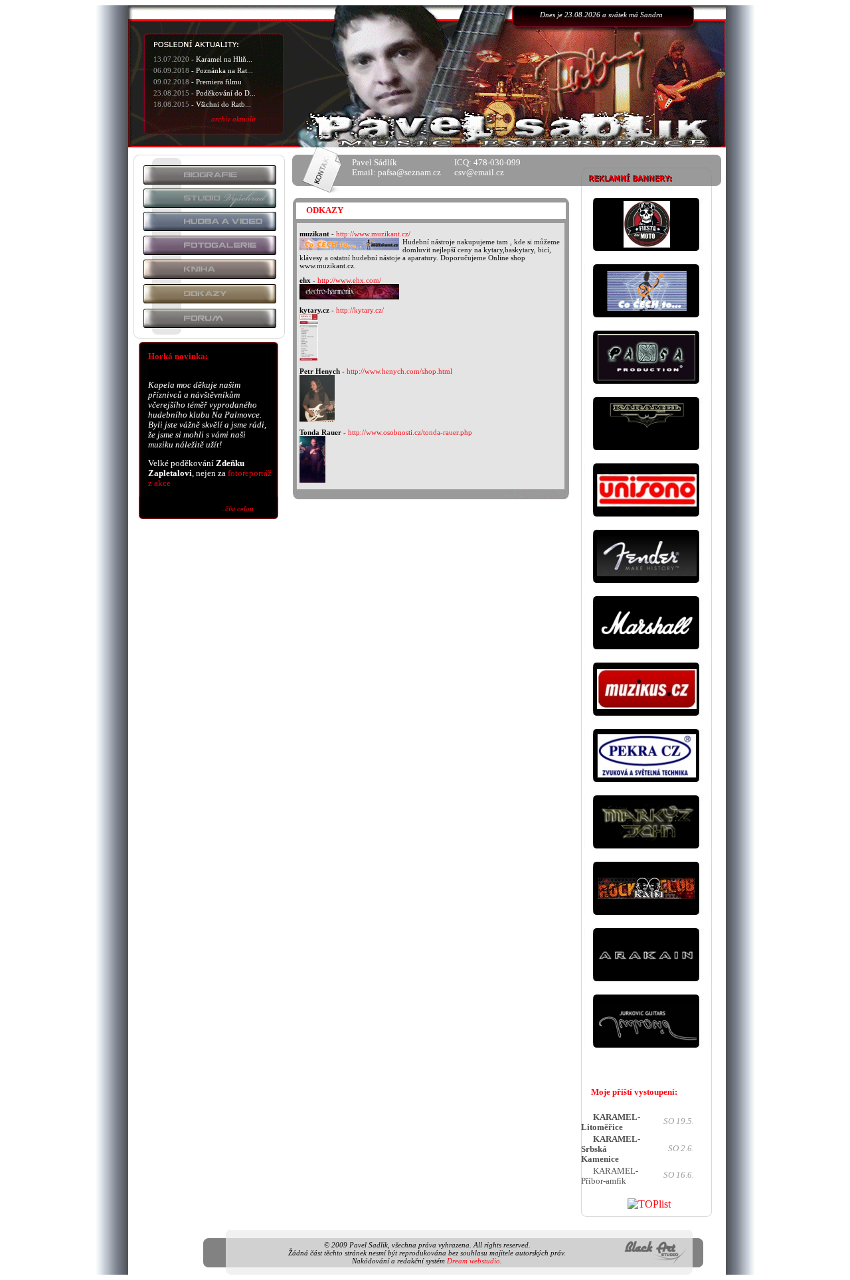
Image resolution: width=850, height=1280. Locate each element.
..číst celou (237, 509)
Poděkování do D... (226, 93)
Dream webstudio (473, 1261)
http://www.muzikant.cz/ (373, 234)
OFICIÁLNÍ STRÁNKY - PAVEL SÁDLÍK (503, 85)
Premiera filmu (219, 82)
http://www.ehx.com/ (349, 280)
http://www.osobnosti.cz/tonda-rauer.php (410, 432)
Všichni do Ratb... (223, 104)
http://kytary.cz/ (360, 310)
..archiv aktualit (231, 119)
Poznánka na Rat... (224, 70)
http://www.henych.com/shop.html (399, 371)
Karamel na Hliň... (224, 59)
